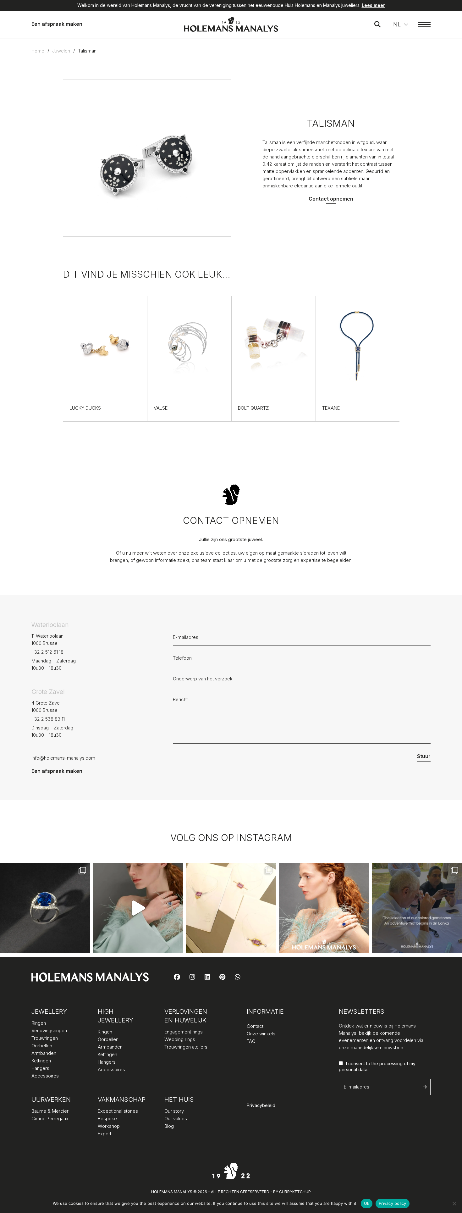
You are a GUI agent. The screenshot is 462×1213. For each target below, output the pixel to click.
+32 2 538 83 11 (48, 719)
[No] (454, 1203)
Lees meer (373, 5)
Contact (255, 1026)
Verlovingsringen (49, 1030)
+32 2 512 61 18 (47, 652)
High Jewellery (115, 1016)
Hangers (40, 1068)
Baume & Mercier (50, 1111)
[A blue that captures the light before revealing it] (45, 908)
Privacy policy (392, 1203)
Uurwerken (51, 1099)
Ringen (38, 1023)
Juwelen (61, 51)
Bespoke (107, 1119)
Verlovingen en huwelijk (185, 1016)
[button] (401, 24)
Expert (104, 1134)
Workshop (109, 1126)
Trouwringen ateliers (185, 1047)
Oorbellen (41, 1046)
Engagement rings (183, 1032)
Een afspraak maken (56, 24)
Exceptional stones (118, 1111)
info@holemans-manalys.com (63, 758)
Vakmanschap (122, 1099)
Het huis (179, 1099)
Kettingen (41, 1061)
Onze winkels (261, 1034)
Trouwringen (44, 1038)
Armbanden (43, 1053)
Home (37, 51)
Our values (175, 1119)
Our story (174, 1111)
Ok (367, 1203)
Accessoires (45, 1076)
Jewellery (49, 1011)
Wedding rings (179, 1039)
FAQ (251, 1041)
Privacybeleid (261, 1105)
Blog (169, 1126)
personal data (353, 1069)
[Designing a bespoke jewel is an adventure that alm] (231, 908)
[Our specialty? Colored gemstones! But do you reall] (417, 908)
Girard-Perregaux (50, 1119)
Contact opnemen (331, 199)
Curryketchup (295, 1191)
